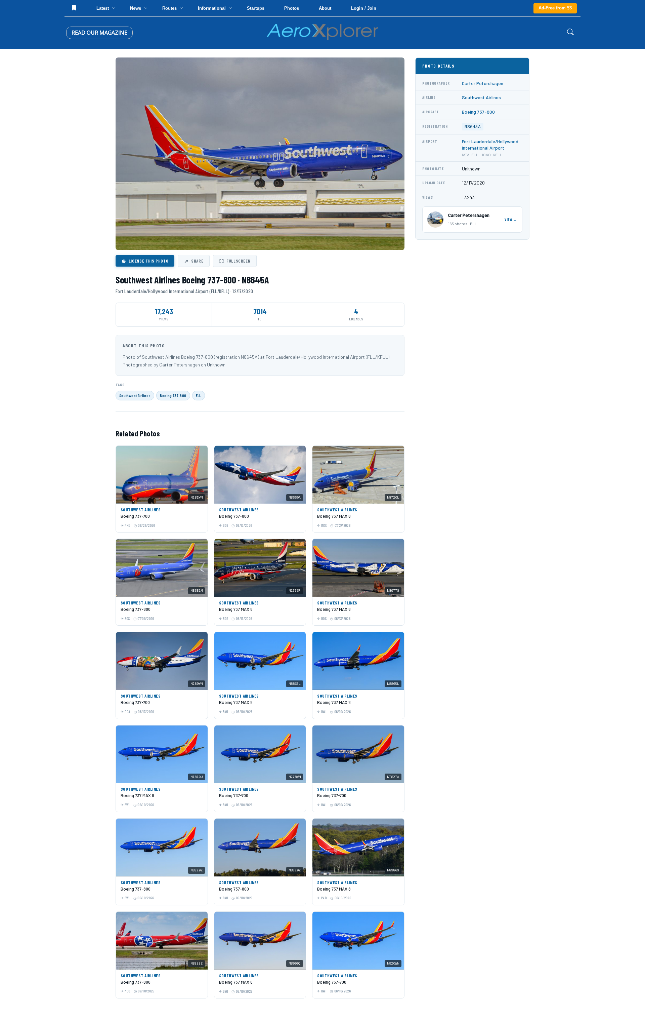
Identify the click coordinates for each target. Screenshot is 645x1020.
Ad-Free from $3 (555, 7)
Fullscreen (234, 261)
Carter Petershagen (482, 83)
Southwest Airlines (134, 395)
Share (193, 261)
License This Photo (145, 261)
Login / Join (363, 8)
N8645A (473, 126)
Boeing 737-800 (173, 395)
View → (511, 219)
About (325, 8)
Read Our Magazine (99, 32)
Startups (255, 8)
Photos (291, 8)
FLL (198, 395)
